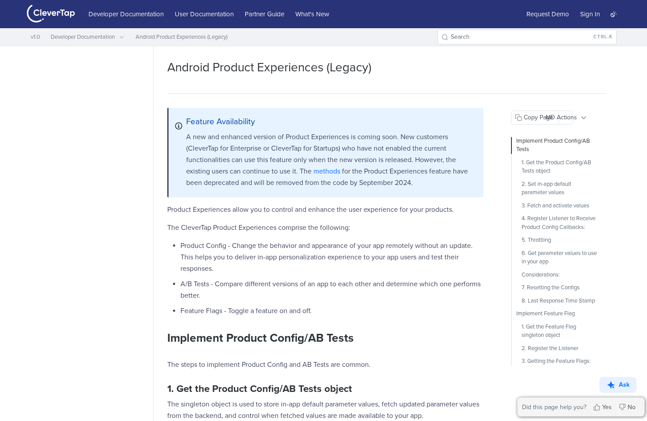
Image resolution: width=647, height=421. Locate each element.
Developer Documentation (126, 14)
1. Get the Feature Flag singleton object (549, 331)
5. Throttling (536, 240)
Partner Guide (264, 14)
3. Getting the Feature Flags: (556, 361)
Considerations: (541, 274)
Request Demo (547, 14)
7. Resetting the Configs (551, 287)
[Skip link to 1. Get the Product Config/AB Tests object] (161, 388)
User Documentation (204, 14)
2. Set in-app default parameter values (546, 188)
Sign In (590, 14)
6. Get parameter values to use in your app (559, 258)
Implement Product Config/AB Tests (553, 145)
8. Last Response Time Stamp (558, 300)
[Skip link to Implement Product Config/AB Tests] (161, 338)
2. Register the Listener (550, 348)
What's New (312, 14)
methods (326, 171)
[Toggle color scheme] (614, 14)
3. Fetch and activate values (555, 205)
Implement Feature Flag (545, 313)
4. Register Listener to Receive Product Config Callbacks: (559, 223)
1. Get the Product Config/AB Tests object (556, 167)
